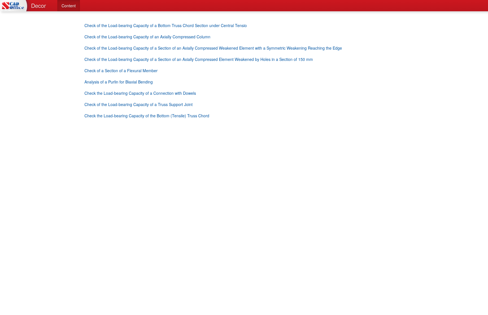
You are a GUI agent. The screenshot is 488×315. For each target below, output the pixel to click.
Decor (38, 5)
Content (69, 5)
